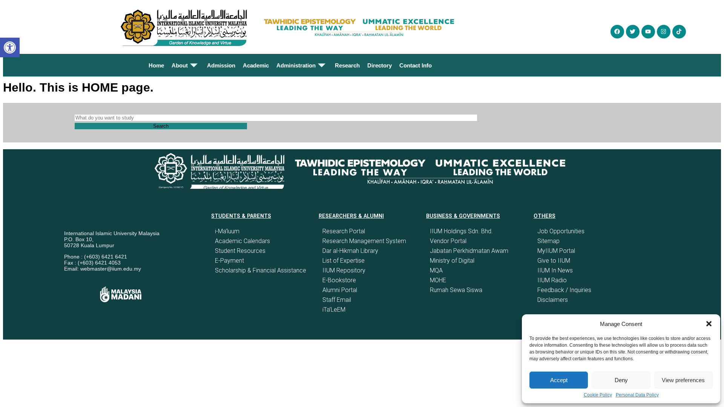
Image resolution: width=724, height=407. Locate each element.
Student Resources (240, 250)
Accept (559, 380)
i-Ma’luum (227, 231)
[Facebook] (617, 31)
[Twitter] (633, 31)
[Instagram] (663, 31)
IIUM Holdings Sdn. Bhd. (461, 231)
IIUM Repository (343, 270)
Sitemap (548, 241)
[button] (709, 323)
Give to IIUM (553, 260)
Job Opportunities (560, 231)
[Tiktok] (679, 31)
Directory (379, 65)
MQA (436, 270)
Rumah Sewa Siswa (456, 290)
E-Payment (229, 260)
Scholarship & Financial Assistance (260, 270)
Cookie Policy (598, 395)
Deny (621, 380)
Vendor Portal (448, 241)
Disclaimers (552, 299)
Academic (256, 65)
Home (156, 65)
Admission (221, 65)
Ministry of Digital (452, 260)
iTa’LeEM (333, 309)
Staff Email (336, 299)
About (180, 65)
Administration (296, 65)
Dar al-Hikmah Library (350, 250)
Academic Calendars (242, 241)
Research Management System (364, 241)
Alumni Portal (339, 290)
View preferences (683, 380)
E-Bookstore (339, 280)
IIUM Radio (552, 280)
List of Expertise (343, 260)
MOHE (438, 280)
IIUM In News (555, 270)
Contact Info (415, 65)
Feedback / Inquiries (564, 290)
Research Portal (343, 231)
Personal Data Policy (637, 395)
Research (347, 65)
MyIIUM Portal (556, 250)
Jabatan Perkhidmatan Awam (469, 250)
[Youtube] (648, 31)
